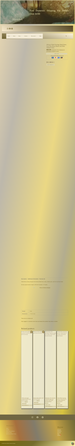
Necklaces (59, 431)
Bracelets (59, 429)
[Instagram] (8, 29)
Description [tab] (24, 278)
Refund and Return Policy (11, 433)
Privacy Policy (9, 432)
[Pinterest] (12, 29)
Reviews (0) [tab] (42, 278)
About (7, 428)
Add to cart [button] (24, 403)
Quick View (26, 395)
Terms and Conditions (10, 431)
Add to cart (57, 53)
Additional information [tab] (33, 278)
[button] (20, 36)
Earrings (59, 432)
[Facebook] (10, 29)
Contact (7, 429)
